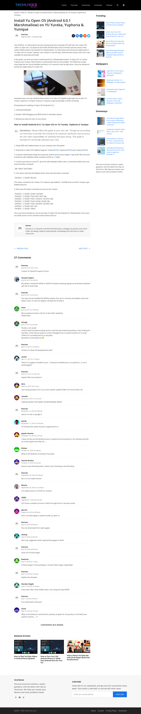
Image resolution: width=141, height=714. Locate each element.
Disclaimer (123, 711)
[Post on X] (73, 35)
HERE (55, 150)
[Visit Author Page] (20, 228)
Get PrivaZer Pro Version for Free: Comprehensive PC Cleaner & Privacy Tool (115, 141)
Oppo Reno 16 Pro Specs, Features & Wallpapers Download (115, 73)
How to (23, 12)
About (93, 711)
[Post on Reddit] (84, 35)
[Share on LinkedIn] (81, 35)
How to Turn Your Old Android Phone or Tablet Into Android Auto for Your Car (52, 659)
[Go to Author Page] (16, 35)
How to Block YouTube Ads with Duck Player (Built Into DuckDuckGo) (78, 657)
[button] (118, 5)
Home (16, 12)
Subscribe (120, 694)
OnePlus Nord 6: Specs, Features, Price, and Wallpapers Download (115, 101)
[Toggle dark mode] (124, 5)
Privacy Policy (111, 711)
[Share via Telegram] (88, 35)
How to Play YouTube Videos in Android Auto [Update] (25, 657)
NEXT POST (83, 248)
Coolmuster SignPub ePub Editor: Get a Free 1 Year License (116, 131)
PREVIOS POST (22, 248)
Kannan (24, 34)
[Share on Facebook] (77, 35)
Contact (101, 711)
